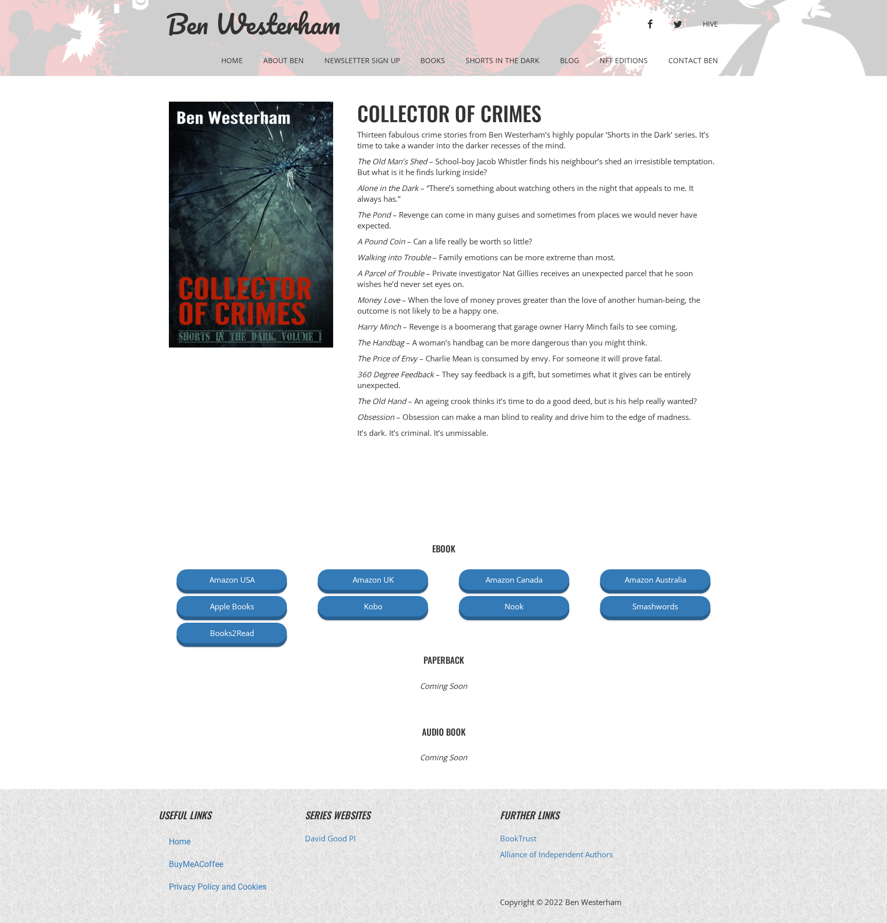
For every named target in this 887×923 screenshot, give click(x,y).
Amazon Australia (655, 579)
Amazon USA (232, 579)
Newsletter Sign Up (362, 60)
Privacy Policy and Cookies (217, 887)
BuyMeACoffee (196, 864)
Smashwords (655, 606)
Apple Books (232, 606)
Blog (569, 60)
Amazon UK (373, 579)
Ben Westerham (253, 24)
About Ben (283, 60)
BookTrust (518, 838)
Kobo (373, 606)
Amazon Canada (514, 579)
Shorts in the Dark (502, 60)
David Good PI (330, 838)
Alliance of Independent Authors (556, 854)
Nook (514, 606)
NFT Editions (624, 60)
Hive (710, 24)
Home (232, 60)
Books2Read (232, 633)
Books (432, 60)
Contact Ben (693, 60)
